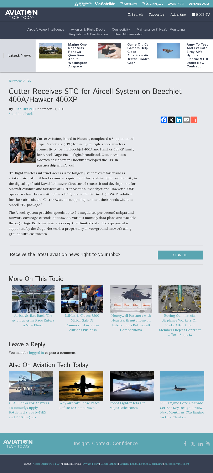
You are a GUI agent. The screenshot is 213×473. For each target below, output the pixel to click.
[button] (201, 14)
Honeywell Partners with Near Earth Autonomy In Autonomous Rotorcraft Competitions (131, 322)
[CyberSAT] (176, 4)
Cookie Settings (109, 463)
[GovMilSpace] (152, 3)
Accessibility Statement (177, 463)
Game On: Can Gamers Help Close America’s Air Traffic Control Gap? (138, 53)
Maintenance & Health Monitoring (161, 29)
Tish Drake (23, 109)
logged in (36, 352)
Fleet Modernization (128, 34)
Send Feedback (21, 114)
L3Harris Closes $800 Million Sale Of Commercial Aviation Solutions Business (82, 322)
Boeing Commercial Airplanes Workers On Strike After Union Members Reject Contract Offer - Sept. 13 (180, 324)
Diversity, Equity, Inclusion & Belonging (141, 463)
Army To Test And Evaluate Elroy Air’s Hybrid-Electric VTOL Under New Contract (198, 55)
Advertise (178, 14)
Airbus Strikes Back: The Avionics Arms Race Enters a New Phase (33, 320)
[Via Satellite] (105, 3)
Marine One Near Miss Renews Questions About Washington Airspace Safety (77, 57)
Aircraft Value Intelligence (45, 29)
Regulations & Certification (88, 34)
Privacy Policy (91, 463)
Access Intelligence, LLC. (46, 463)
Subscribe (156, 14)
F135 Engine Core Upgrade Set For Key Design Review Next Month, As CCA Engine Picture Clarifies (182, 410)
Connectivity (121, 29)
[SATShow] (128, 4)
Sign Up (180, 255)
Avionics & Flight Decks (88, 29)
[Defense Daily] (199, 4)
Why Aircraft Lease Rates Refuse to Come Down (79, 405)
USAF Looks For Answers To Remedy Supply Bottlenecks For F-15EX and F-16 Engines (29, 410)
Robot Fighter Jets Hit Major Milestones (127, 405)
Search (137, 14)
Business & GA (20, 81)
